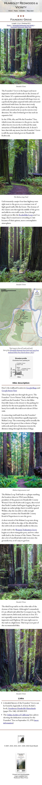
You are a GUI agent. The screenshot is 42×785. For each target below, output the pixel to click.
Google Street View (9, 390)
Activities (22, 11)
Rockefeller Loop (26, 215)
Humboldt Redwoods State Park (21, 27)
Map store (30, 11)
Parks (16, 11)
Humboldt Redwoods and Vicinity (23, 25)
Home (10, 11)
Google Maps (31, 388)
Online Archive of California (18, 715)
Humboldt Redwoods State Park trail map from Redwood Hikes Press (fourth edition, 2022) (23, 351)
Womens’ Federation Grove (26, 529)
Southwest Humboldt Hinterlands (22, 708)
